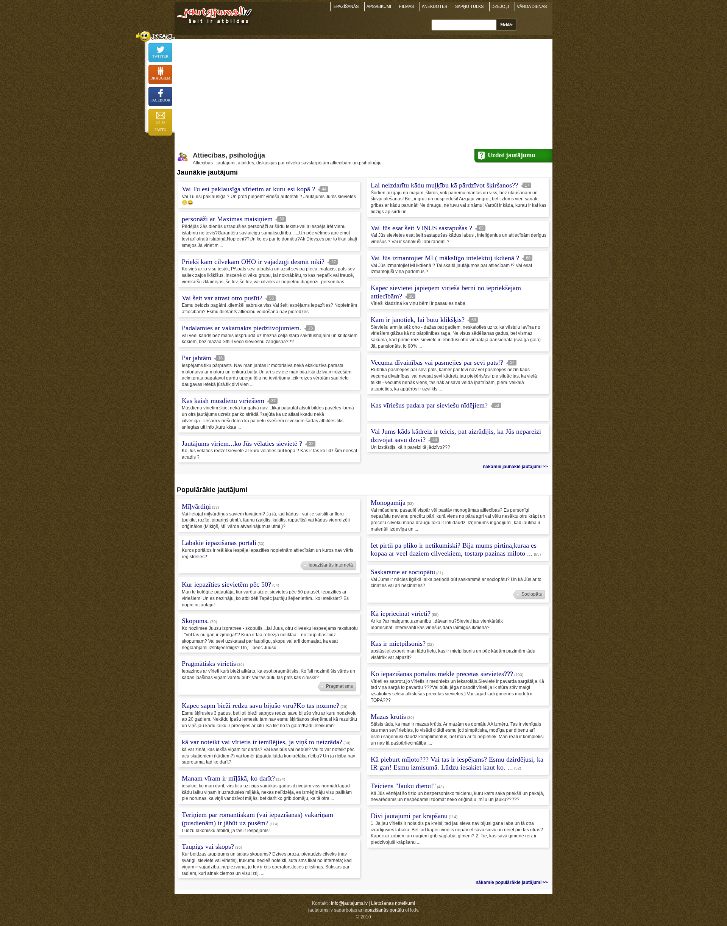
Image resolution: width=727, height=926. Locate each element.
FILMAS (406, 6)
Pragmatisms (339, 686)
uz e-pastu (160, 126)
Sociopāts (531, 594)
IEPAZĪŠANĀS (345, 6)
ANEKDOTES (434, 6)
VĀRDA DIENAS (532, 6)
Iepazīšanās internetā (331, 565)
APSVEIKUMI (379, 6)
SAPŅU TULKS (469, 6)
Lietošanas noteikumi (393, 903)
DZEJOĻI (500, 6)
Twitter (160, 56)
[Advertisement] (363, 92)
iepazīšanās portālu (384, 910)
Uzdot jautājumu (511, 155)
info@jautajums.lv (349, 903)
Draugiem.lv (161, 78)
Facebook (160, 100)
